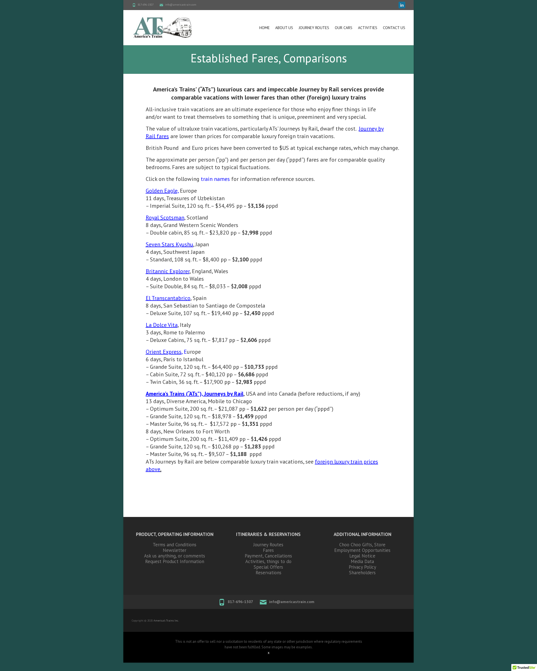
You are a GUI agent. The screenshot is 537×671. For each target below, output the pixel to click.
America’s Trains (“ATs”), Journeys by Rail (195, 393)
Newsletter (174, 550)
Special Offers (268, 567)
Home (264, 27)
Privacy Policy (362, 567)
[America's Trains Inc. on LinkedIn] (402, 5)
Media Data (362, 561)
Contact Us (394, 27)
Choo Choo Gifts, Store (362, 545)
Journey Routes (314, 27)
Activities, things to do (268, 561)
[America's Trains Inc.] (163, 27)
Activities (367, 27)
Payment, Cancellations (268, 556)
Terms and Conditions (174, 545)
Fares (268, 550)
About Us (284, 27)
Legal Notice (362, 556)
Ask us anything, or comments (174, 556)
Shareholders (362, 573)
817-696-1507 (146, 4)
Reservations (268, 573)
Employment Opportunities (362, 550)
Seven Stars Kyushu (169, 244)
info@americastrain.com (180, 4)
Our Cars (343, 27)
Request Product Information (174, 561)
